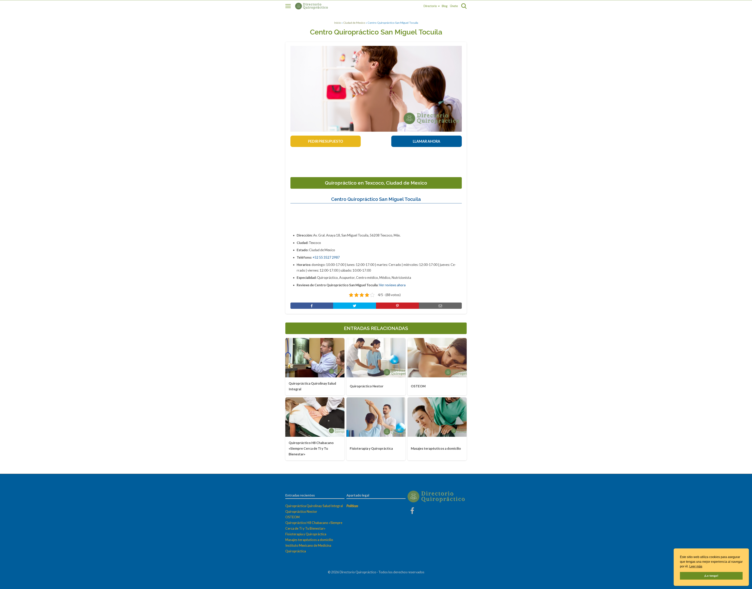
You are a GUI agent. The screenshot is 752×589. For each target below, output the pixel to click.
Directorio (430, 6)
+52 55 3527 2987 (326, 257)
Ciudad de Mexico (354, 22)
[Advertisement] (376, 161)
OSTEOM (292, 517)
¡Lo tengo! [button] (711, 575)
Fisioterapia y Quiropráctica (305, 534)
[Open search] (464, 6)
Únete (454, 6)
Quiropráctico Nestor (301, 511)
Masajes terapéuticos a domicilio (309, 540)
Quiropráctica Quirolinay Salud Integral (314, 506)
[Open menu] (288, 6)
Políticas (352, 506)
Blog (444, 6)
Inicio (337, 22)
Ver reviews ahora (392, 285)
